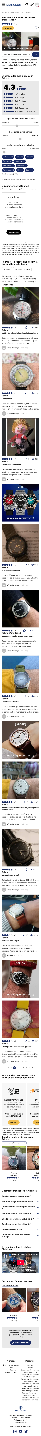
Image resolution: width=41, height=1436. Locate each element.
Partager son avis (22, 1343)
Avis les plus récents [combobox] (22, 269)
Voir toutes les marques (10, 1285)
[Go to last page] (32, 1067)
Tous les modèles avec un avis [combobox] (15, 54)
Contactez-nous (14, 232)
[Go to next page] (29, 1067)
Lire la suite (8, 68)
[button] (20, 1196)
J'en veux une (7, 28)
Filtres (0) (6, 269)
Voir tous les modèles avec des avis (14, 1143)
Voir (36, 54)
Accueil (4, 12)
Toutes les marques (17, 12)
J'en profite (13, 1122)
